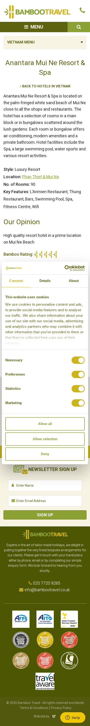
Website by (45, 716)
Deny (45, 454)
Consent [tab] (16, 281)
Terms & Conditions (34, 708)
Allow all (45, 424)
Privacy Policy (61, 708)
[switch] (78, 374)
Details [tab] (45, 281)
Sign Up (45, 514)
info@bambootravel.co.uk (47, 589)
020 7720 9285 (46, 583)
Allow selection (45, 439)
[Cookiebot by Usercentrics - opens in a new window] (65, 268)
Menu (36, 27)
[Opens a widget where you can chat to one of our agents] (72, 718)
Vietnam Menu (21, 42)
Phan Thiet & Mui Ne (40, 176)
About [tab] (74, 281)
